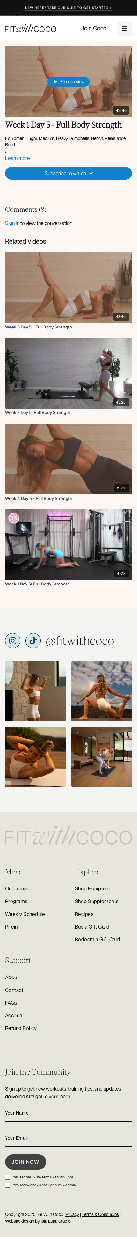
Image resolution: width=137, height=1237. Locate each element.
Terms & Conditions (57, 1177)
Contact (14, 990)
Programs (16, 901)
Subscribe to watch (65, 173)
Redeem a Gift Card (97, 939)
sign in (12, 223)
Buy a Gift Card (92, 926)
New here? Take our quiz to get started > (68, 8)
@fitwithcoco (80, 640)
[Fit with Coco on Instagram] (12, 640)
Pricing (13, 926)
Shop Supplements (97, 901)
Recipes (84, 914)
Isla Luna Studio (56, 1221)
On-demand (18, 888)
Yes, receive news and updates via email (44, 1185)
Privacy (72, 1214)
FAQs (11, 1002)
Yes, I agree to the (43, 1177)
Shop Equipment (94, 888)
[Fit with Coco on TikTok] (33, 640)
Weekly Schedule (25, 914)
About (12, 977)
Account (14, 1015)
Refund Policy (21, 1028)
